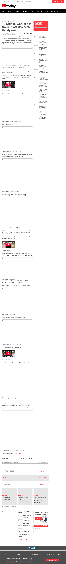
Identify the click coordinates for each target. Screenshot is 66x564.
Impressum (50, 556)
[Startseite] (12, 6)
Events (18, 1)
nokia (3, 462)
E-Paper (13, 1)
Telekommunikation (13, 462)
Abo (8, 1)
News (3, 18)
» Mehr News (44, 471)
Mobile (7, 462)
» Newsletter (58, 1)
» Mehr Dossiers (43, 484)
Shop (23, 1)
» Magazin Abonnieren (41, 525)
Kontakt (4, 1)
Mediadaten (29, 1)
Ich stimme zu (52, 560)
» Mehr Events (43, 477)
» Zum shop (38, 529)
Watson (20, 453)
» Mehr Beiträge (22, 539)
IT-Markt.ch (34, 556)
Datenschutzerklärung (11, 562)
